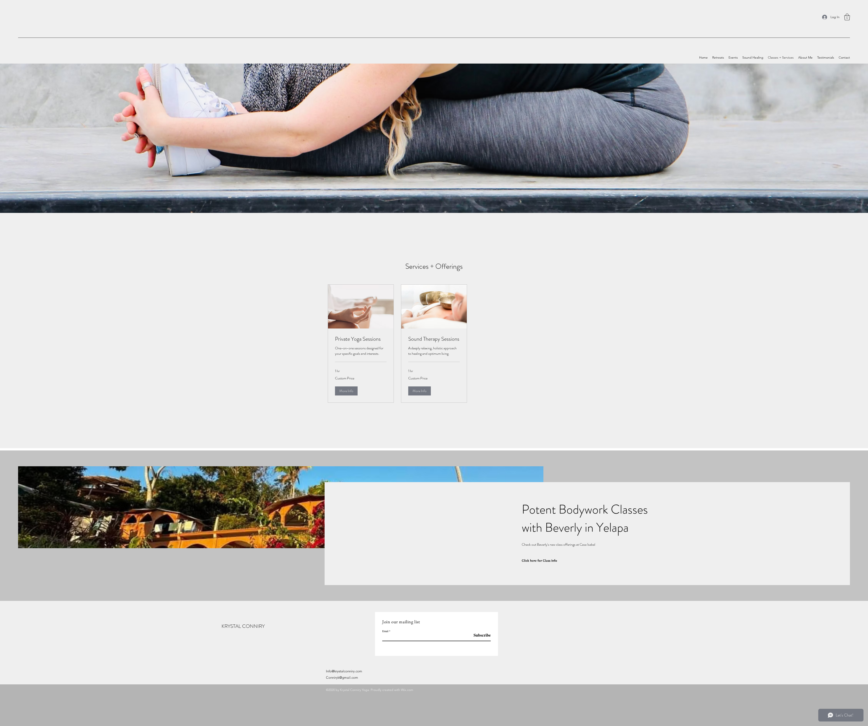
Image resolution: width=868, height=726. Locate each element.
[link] (361, 339)
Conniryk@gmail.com (342, 677)
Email (385, 631)
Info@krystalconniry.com (344, 671)
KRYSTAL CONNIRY (243, 626)
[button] (847, 17)
